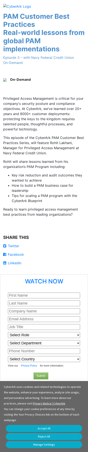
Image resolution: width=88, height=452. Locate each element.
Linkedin (14, 263)
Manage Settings (44, 444)
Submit (41, 375)
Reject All (44, 436)
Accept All (44, 428)
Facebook (16, 254)
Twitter (13, 246)
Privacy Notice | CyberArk (49, 403)
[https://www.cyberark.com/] (17, 6)
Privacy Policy (29, 365)
